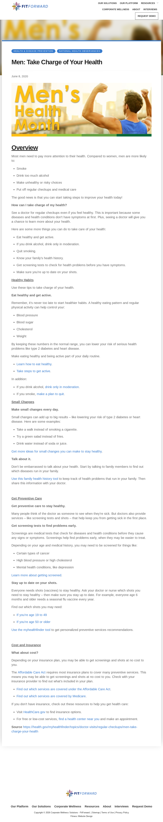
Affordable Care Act (32, 672)
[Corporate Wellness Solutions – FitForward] (30, 11)
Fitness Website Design (81, 816)
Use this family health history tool (34, 478)
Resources (148, 3)
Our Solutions (107, 3)
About (136, 9)
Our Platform (129, 3)
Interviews (150, 9)
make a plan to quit (50, 394)
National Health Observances (79, 51)
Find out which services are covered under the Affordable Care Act (63, 689)
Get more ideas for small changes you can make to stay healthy (56, 451)
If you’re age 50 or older (33, 622)
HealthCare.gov (34, 712)
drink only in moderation (62, 387)
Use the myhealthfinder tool (30, 630)
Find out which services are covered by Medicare (51, 696)
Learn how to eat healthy (34, 364)
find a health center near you (79, 719)
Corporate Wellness (115, 9)
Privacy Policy (122, 813)
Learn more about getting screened (36, 575)
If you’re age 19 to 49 (32, 615)
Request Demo (147, 16)
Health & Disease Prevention (33, 51)
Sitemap (96, 813)
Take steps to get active (33, 371)
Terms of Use (107, 813)
